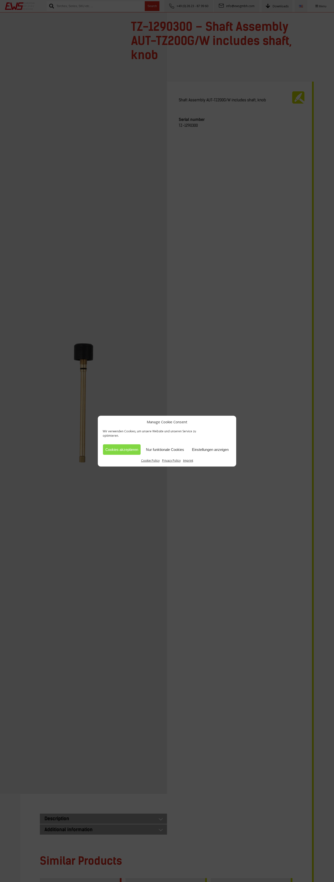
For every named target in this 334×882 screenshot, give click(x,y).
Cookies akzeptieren (121, 449)
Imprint (188, 460)
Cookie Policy (150, 460)
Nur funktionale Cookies (165, 449)
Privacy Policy (171, 460)
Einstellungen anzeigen (210, 449)
